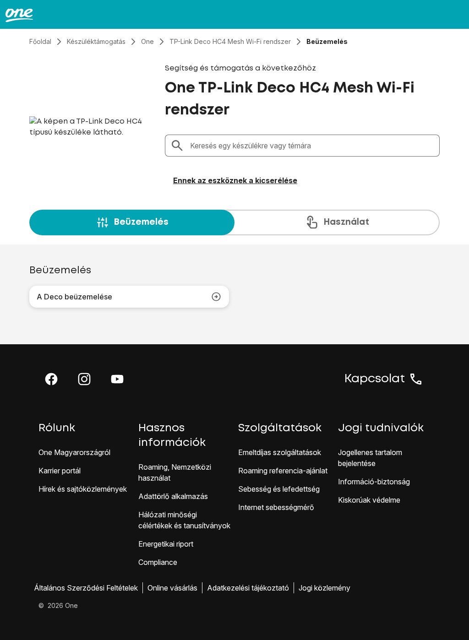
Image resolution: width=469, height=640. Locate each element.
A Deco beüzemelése (74, 296)
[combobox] (312, 145)
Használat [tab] (346, 222)
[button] (51, 379)
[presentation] (234, 222)
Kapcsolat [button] (374, 379)
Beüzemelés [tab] (141, 222)
